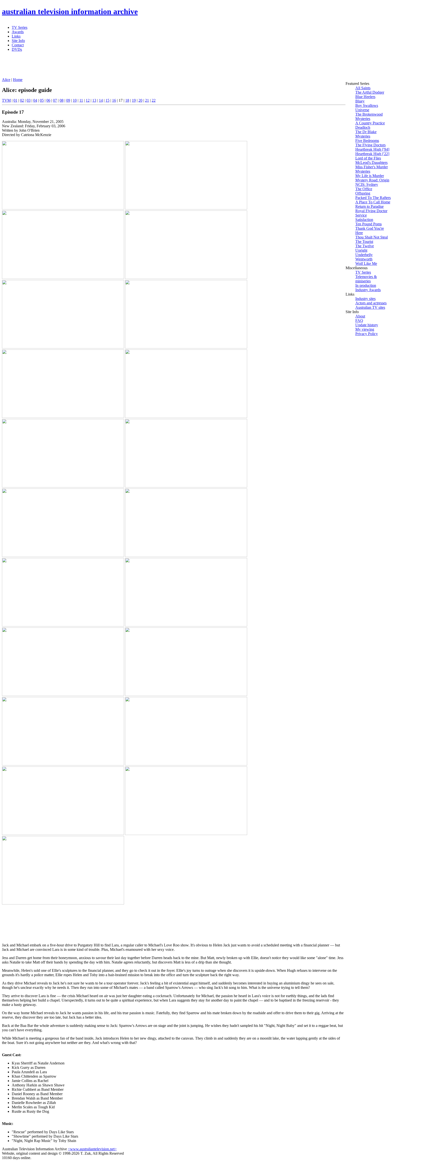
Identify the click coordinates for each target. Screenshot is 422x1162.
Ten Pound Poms (368, 224)
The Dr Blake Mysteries (366, 134)
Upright (361, 250)
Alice (6, 80)
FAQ (359, 320)
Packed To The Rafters (373, 198)
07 (55, 100)
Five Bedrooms (367, 141)
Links (16, 36)
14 (101, 100)
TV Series (19, 27)
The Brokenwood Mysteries (369, 116)
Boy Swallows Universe (366, 107)
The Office (363, 189)
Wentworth (363, 259)
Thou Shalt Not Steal (371, 237)
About (360, 316)
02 (22, 100)
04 (35, 100)
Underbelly (364, 255)
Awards (18, 32)
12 (88, 100)
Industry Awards (368, 290)
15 (107, 100)
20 (140, 100)
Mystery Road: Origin (372, 180)
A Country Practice (370, 123)
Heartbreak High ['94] (372, 149)
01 (15, 100)
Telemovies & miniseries (366, 279)
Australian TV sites (370, 307)
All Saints (362, 88)
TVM (6, 100)
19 (134, 100)
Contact (18, 45)
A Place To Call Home (372, 202)
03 (29, 100)
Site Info (18, 41)
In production (365, 285)
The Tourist (364, 241)
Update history (366, 325)
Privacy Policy (366, 334)
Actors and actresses (371, 303)
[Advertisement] (120, 67)
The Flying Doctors (370, 145)
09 (68, 100)
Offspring (362, 193)
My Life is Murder (369, 176)
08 (61, 100)
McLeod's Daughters (371, 162)
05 (42, 100)
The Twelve (364, 246)
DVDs (17, 49)
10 (75, 100)
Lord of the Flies (368, 158)
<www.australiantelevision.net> (92, 1149)
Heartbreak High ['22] (372, 154)
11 (81, 100)
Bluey (360, 101)
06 (48, 100)
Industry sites (365, 299)
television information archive (70, 11)
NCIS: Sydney (366, 184)
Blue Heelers (365, 97)
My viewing (364, 329)
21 (147, 100)
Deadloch (362, 127)
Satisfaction (364, 220)
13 (94, 100)
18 (127, 100)
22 (154, 100)
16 (114, 100)
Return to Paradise (369, 206)
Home (17, 80)
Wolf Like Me (366, 263)
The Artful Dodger (369, 92)
